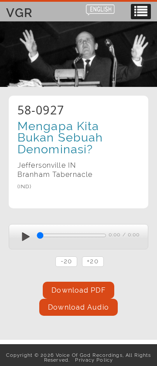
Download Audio (78, 307)
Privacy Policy (92, 360)
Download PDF (78, 290)
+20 (92, 261)
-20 (66, 261)
